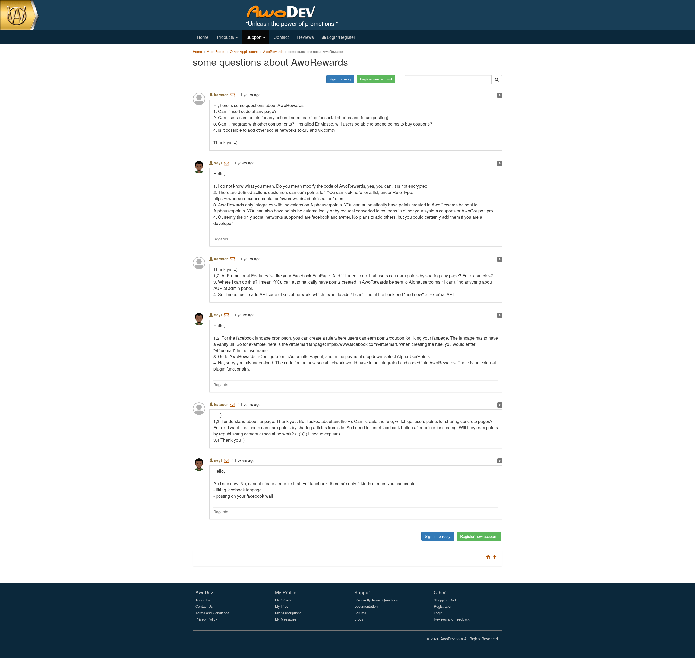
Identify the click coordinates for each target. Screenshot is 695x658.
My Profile (285, 592)
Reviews (305, 37)
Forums (360, 612)
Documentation (366, 606)
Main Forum (216, 51)
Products (226, 37)
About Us (202, 600)
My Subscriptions (288, 612)
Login (438, 612)
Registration (443, 606)
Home (202, 37)
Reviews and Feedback (451, 619)
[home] (285, 11)
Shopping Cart (445, 600)
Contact (281, 37)
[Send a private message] (232, 94)
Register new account (376, 79)
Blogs (358, 619)
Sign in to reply (340, 79)
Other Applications (244, 51)
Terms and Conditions (212, 612)
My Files (281, 606)
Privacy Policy (206, 619)
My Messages (285, 619)
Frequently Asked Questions (376, 600)
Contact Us (204, 606)
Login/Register (340, 37)
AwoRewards (273, 51)
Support (254, 37)
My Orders (283, 600)
